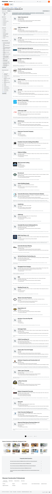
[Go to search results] (10, 71)
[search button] (49, 2)
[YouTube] (49, 492)
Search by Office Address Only (5, 14)
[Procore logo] (5, 1)
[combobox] (43, 2)
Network (11, 1)
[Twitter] (46, 492)
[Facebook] (44, 492)
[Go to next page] (36, 436)
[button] (2, 18)
